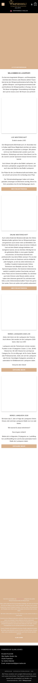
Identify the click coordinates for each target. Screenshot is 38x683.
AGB (32, 671)
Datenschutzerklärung (21, 671)
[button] (3, 4)
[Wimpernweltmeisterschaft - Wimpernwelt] (18, 4)
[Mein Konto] (32, 4)
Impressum (8, 671)
